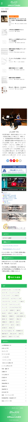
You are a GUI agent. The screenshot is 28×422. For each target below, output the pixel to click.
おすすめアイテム (6, 289)
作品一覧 (6, 201)
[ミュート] (22, 189)
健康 (18, 310)
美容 (12, 324)
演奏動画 (4, 321)
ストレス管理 (15, 295)
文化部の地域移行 (20, 316)
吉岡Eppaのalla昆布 (14, 5)
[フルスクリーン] (24, 189)
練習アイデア (5, 324)
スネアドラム (5, 298)
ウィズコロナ (16, 289)
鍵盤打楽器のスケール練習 (16, 68)
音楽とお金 (13, 333)
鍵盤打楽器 (23, 42)
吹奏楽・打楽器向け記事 (10, 197)
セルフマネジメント (16, 298)
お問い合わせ (7, 203)
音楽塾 (4, 336)
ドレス (14, 301)
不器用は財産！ (14, 414)
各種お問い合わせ (15, 408)
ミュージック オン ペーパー (10, 245)
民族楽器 (11, 319)
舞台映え (11, 327)
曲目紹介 (4, 319)
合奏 (21, 313)
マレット (4, 307)
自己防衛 (4, 327)
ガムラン (4, 292)
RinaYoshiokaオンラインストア (11, 249)
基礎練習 (21, 23)
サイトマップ (7, 408)
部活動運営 (19, 330)
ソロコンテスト (6, 301)
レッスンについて (8, 200)
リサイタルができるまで (15, 307)
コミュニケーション (14, 292)
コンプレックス (6, 295)
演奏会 (18, 319)
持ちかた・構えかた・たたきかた (17, 87)
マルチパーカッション (14, 304)
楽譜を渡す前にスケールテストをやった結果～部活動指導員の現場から (17, 20)
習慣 (18, 324)
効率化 (10, 313)
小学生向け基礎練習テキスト (16, 29)
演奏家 (11, 321)
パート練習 (18, 61)
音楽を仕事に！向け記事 (10, 195)
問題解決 (4, 316)
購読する (6, 175)
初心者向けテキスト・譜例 (10, 198)
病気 (17, 321)
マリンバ (4, 304)
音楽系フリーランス (14, 336)
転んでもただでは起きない (8, 330)
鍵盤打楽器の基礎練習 (14, 77)
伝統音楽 (12, 310)
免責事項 (21, 408)
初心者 (18, 23)
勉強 (16, 313)
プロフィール (7, 194)
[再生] (3, 189)
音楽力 (21, 333)
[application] (14, 184)
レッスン (4, 310)
